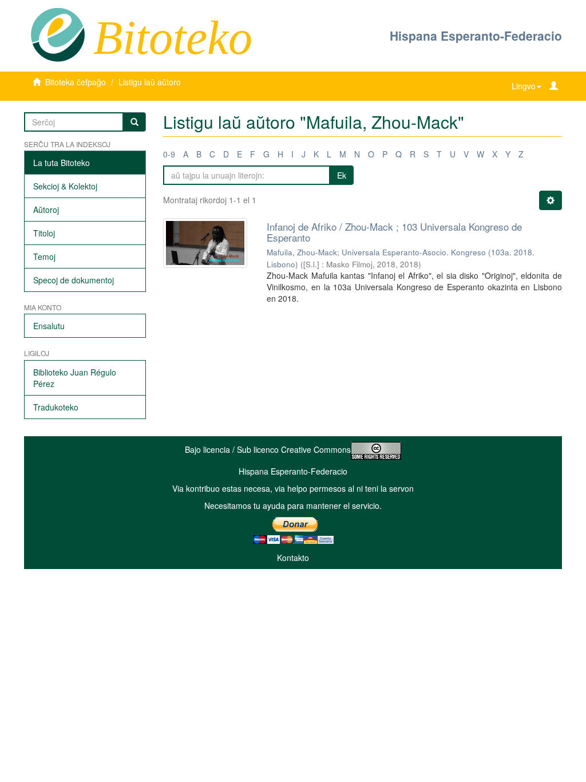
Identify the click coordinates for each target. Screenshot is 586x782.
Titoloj (44, 233)
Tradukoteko (55, 407)
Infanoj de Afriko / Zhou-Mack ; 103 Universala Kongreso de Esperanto (394, 231)
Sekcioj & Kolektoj (65, 186)
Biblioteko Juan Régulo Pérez (74, 377)
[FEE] (57, 34)
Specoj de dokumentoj (73, 280)
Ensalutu (49, 325)
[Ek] (134, 122)
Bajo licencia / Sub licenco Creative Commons (268, 449)
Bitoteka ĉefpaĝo (75, 82)
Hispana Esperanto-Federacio (476, 35)
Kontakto (293, 557)
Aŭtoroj (46, 209)
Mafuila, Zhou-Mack (302, 252)
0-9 (169, 154)
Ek (341, 175)
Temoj (44, 256)
